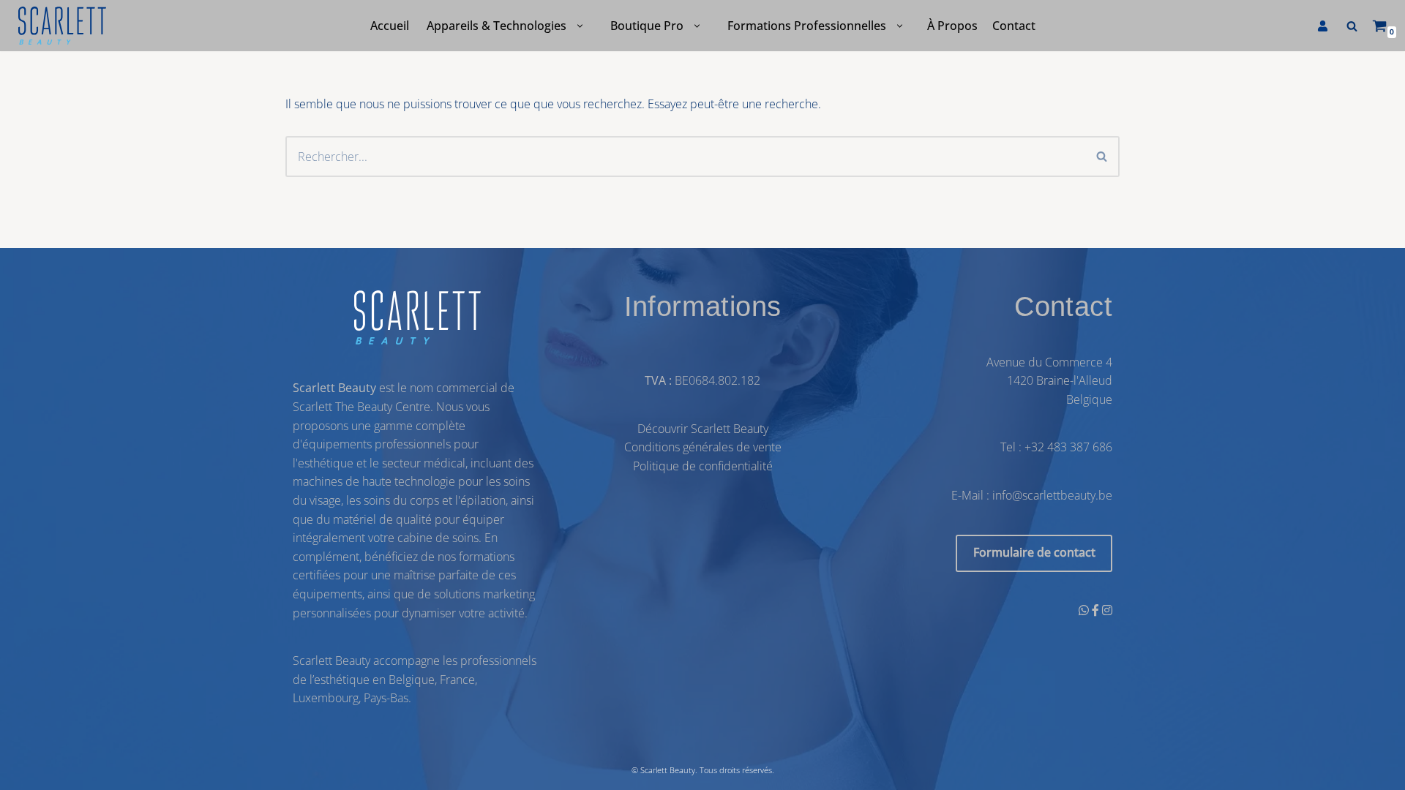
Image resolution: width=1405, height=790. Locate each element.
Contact (1013, 26)
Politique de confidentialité (703, 466)
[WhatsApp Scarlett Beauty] (1085, 610)
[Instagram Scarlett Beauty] (1107, 610)
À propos (952, 26)
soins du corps (401, 500)
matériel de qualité (382, 519)
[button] (580, 26)
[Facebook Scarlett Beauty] (1097, 610)
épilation (483, 500)
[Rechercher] (1351, 25)
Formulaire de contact (1034, 553)
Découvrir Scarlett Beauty (702, 429)
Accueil (389, 26)
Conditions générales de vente (703, 448)
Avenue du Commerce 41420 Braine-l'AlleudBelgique (1049, 380)
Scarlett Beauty (667, 769)
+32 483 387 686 (1068, 448)
